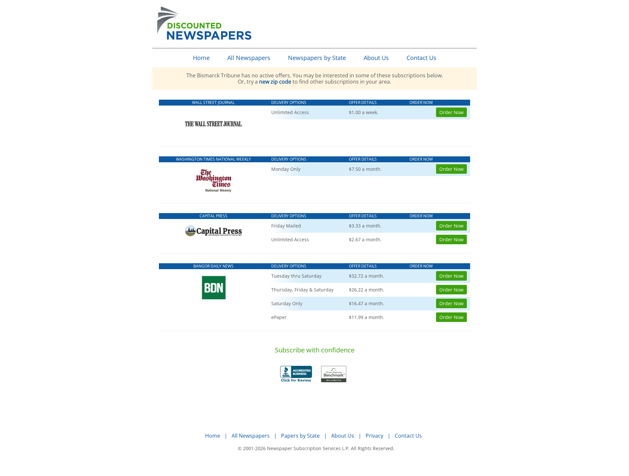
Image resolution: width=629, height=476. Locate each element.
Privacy (374, 435)
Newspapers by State (317, 58)
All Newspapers (248, 58)
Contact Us (421, 58)
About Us (376, 58)
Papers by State (300, 435)
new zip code (275, 81)
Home (201, 58)
